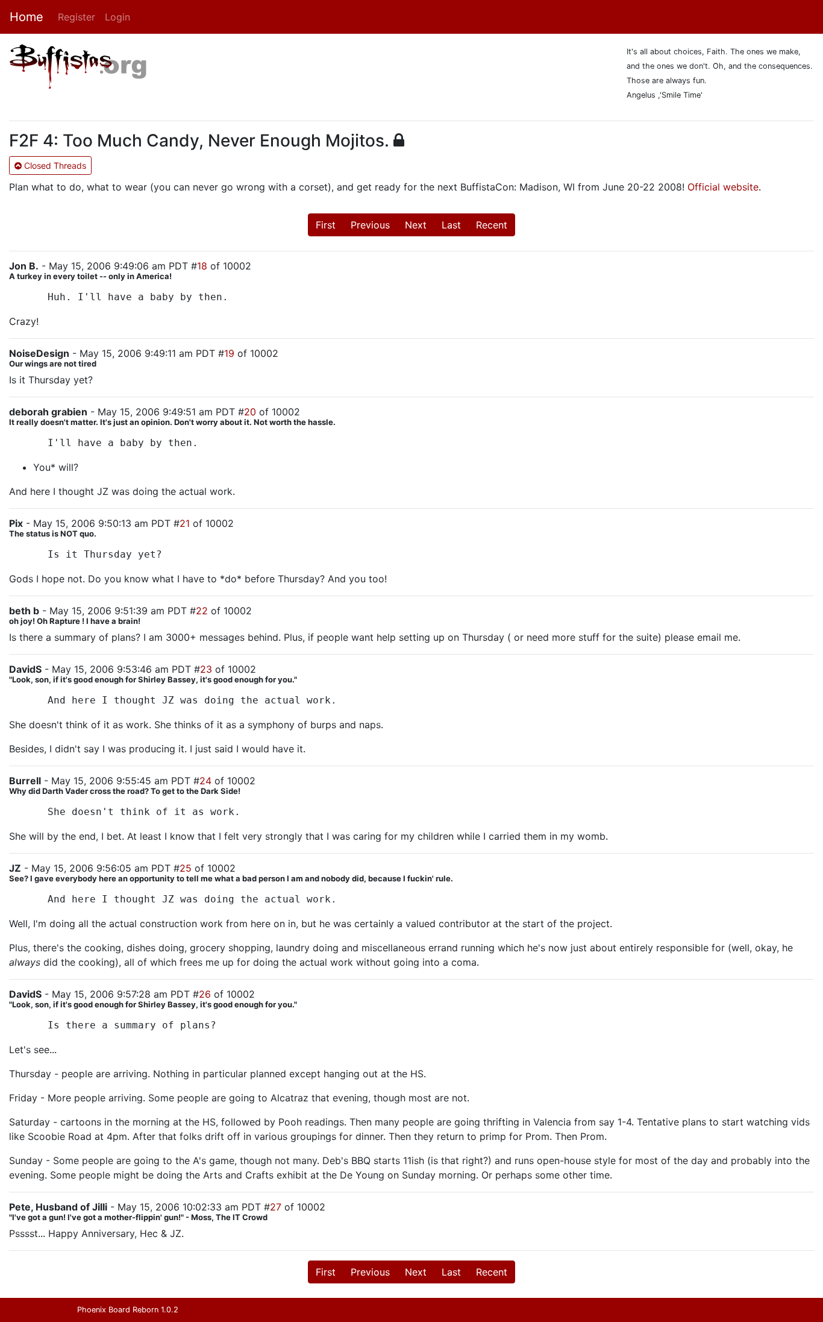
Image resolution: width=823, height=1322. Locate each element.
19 (229, 353)
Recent (491, 225)
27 (275, 1207)
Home (26, 17)
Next (416, 225)
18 (202, 266)
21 (185, 523)
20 (250, 412)
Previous (370, 225)
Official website (723, 187)
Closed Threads (54, 165)
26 (205, 994)
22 (202, 611)
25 (186, 868)
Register (76, 17)
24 (205, 781)
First (326, 225)
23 (206, 669)
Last (451, 225)
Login (117, 17)
